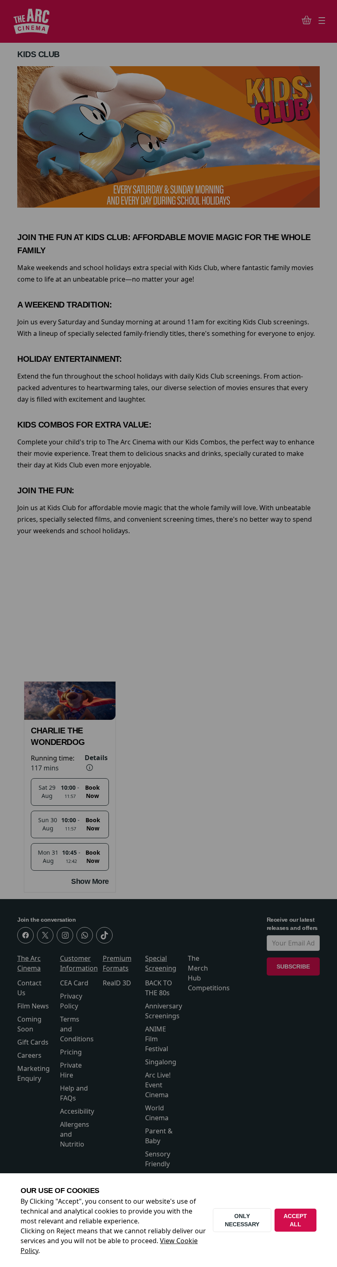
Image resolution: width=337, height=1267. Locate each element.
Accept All (295, 1220)
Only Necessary (242, 1220)
